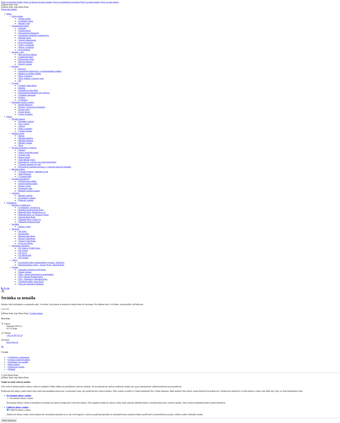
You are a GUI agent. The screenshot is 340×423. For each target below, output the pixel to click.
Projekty (15, 66)
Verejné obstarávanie (27, 40)
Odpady (21, 150)
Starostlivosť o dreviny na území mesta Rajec (37, 162)
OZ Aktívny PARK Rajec (29, 248)
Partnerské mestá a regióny (23, 102)
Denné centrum (24, 272)
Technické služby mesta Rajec (31, 281)
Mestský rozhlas (25, 143)
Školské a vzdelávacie (21, 205)
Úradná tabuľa (24, 30)
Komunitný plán (25, 188)
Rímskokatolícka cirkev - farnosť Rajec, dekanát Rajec (41, 265)
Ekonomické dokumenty (28, 33)
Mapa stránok (14, 364)
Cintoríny (16, 193)
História (21, 88)
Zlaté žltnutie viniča (26, 160)
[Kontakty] (2, 288)
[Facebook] (5, 347)
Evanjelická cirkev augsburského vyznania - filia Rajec (41, 262)
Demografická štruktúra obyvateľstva (34, 93)
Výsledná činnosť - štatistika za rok (33, 172)
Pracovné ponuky (25, 42)
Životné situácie (18, 119)
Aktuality (22, 28)
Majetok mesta (24, 38)
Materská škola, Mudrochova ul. (32, 212)
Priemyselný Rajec (26, 59)
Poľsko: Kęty (24, 109)
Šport (20, 145)
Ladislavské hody (25, 57)
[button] (7, 288)
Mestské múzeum (25, 140)
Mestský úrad (24, 23)
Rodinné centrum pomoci (29, 191)
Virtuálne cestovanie (27, 95)
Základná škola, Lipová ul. (29, 219)
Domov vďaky (24, 186)
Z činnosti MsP (24, 176)
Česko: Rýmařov (25, 114)
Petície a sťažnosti (26, 47)
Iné (19, 81)
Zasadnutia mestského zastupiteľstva (33, 35)
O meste (15, 83)
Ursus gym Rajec (25, 243)
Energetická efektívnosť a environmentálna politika (39, 71)
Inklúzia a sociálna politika (29, 74)
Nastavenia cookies (16, 367)
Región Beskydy (25, 105)
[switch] (8, 398)
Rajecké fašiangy (25, 62)
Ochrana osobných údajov (19, 360)
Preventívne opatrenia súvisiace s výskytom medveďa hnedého (44, 167)
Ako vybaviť (23, 124)
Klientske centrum (26, 121)
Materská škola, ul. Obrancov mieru (33, 215)
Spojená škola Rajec (27, 217)
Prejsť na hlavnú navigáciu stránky (38, 2)
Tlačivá (21, 126)
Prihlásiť (11, 369)
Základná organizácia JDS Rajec (32, 270)
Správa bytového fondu (28, 152)
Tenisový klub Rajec (27, 241)
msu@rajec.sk (12, 342)
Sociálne (15, 224)
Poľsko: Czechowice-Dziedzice (31, 107)
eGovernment (24, 50)
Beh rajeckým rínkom (27, 54)
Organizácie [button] (11, 203)
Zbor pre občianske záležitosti (31, 284)
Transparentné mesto (20, 26)
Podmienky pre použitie (18, 362)
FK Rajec (22, 231)
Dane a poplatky (25, 128)
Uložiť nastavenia (9, 421)
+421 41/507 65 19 (14, 335)
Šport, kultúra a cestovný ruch (31, 78)
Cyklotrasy (23, 100)
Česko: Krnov (24, 112)
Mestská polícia (18, 169)
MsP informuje (24, 174)
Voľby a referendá (26, 45)
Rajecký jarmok (25, 64)
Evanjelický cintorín (26, 198)
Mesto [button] (9, 14)
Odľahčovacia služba (27, 181)
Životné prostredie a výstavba (24, 148)
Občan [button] (9, 117)
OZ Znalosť (23, 258)
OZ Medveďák (24, 255)
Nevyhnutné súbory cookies (21, 398)
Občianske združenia (20, 246)
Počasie (21, 97)
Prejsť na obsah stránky (90, 2)
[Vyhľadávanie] (5, 288)
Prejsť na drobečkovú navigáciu (66, 2)
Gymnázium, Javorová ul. (29, 207)
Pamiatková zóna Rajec (28, 90)
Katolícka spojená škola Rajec (31, 210)
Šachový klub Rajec (26, 238)
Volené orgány (24, 19)
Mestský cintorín (25, 195)
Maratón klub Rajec (26, 236)
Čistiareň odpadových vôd (29, 164)
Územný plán (24, 155)
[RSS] (2, 347)
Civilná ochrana (25, 131)
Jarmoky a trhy (18, 52)
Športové (15, 229)
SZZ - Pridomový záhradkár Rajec (33, 279)
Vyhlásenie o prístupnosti (18, 357)
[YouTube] (8, 347)
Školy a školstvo (25, 76)
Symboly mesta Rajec (27, 85)
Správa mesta (17, 16)
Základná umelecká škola (29, 222)
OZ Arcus (22, 253)
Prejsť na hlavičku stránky (12, 2)
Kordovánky (23, 234)
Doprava (22, 69)
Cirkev (14, 260)
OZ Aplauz (23, 250)
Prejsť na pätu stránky (110, 2)
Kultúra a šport (18, 133)
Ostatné (15, 267)
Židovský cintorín (25, 200)
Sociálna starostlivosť (21, 179)
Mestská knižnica (25, 138)
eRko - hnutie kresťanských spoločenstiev (36, 274)
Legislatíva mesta (25, 21)
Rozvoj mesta (24, 157)
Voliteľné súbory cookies (20, 410)
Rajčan (21, 136)
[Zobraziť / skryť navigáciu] (3, 291)
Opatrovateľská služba (27, 183)
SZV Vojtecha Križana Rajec (30, 277)
